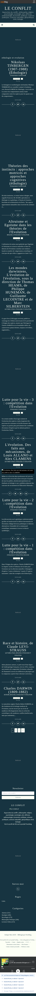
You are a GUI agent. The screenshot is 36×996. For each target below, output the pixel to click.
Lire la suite (18, 100)
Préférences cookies (25, 946)
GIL (16, 824)
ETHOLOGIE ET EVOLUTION (18, 75)
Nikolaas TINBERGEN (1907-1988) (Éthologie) (18, 67)
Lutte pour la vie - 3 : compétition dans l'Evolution (18, 403)
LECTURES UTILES (10, 309)
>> (23, 730)
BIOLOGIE (10, 235)
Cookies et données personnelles (12, 946)
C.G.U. (27, 942)
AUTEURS (6, 694)
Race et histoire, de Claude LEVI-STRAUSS (18, 646)
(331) (6, 913)
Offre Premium (25, 944)
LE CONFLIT (18, 8)
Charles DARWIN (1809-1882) (18, 690)
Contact (13, 942)
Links (3, 901)
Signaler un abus (20, 942)
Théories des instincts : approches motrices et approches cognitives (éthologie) (18, 174)
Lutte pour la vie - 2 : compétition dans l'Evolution (18, 503)
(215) (8, 922)
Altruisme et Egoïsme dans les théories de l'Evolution (18, 226)
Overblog (28, 935)
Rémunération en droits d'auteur (13, 944)
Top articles (7, 942)
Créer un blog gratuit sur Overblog (27, 940)
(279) (7, 917)
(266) (10, 919)
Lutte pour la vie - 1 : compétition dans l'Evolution (18, 548)
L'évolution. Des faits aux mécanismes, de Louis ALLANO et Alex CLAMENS (18, 452)
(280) (6, 915)
